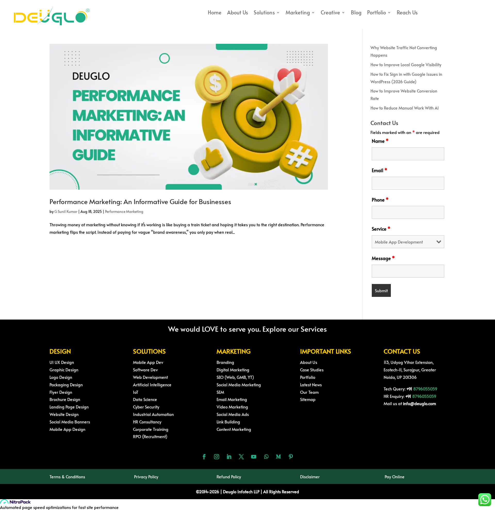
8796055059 (425, 388)
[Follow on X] (241, 457)
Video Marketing (232, 406)
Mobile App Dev (148, 362)
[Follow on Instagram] (216, 457)
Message (383, 258)
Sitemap (308, 399)
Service (381, 228)
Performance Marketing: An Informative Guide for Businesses (140, 201)
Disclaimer (310, 476)
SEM (220, 392)
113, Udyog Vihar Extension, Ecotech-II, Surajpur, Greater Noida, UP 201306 (410, 369)
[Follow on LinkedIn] (229, 457)
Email (379, 170)
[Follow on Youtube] (254, 457)
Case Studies (312, 369)
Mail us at (410, 403)
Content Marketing (234, 429)
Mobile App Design (67, 429)
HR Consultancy (147, 421)
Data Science (145, 399)
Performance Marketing (124, 211)
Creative (330, 13)
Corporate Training (150, 429)
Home (214, 13)
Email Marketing (232, 399)
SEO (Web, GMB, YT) (235, 377)
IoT (135, 392)
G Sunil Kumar (65, 211)
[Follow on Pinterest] (291, 457)
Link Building (228, 421)
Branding (225, 362)
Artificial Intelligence (152, 384)
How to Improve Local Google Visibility (405, 64)
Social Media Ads (233, 414)
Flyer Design (61, 392)
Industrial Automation (153, 414)
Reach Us (407, 13)
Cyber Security (146, 406)
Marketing (298, 13)
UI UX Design (62, 362)
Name (380, 141)
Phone (380, 199)
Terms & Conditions (67, 476)
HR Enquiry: (398, 396)
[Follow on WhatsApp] (266, 457)
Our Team (309, 392)
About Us (237, 13)
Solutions (264, 13)
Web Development (150, 377)
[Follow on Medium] (278, 457)
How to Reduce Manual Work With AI (404, 108)
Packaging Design (66, 384)
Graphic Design (64, 369)
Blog (356, 13)
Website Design (64, 414)
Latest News (311, 384)
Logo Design (61, 377)
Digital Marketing (233, 369)
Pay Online (395, 476)
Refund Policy (229, 476)
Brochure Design (65, 399)
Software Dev (145, 369)
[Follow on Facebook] (204, 457)
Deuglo (238, 491)
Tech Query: (398, 388)
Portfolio (376, 13)
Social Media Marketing (239, 384)
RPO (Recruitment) (150, 436)
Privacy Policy (146, 476)
